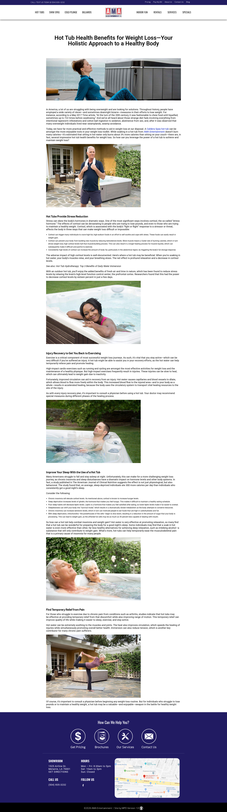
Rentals (158, 12)
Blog (188, 2)
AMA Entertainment (154, 131)
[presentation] (83, 785)
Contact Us (179, 2)
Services (172, 12)
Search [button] (194, 2)
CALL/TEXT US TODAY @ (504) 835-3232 (48, 2)
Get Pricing (78, 747)
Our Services (125, 747)
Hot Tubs (39, 12)
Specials (186, 12)
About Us (168, 2)
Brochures (102, 747)
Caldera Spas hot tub (158, 128)
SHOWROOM (55, 761)
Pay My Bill (157, 2)
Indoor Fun (142, 12)
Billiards (87, 12)
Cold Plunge (71, 12)
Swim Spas (54, 12)
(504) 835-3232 (57, 784)
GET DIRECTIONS (58, 771)
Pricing (148, 2)
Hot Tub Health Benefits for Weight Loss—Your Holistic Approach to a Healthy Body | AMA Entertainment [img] (113, 12)
